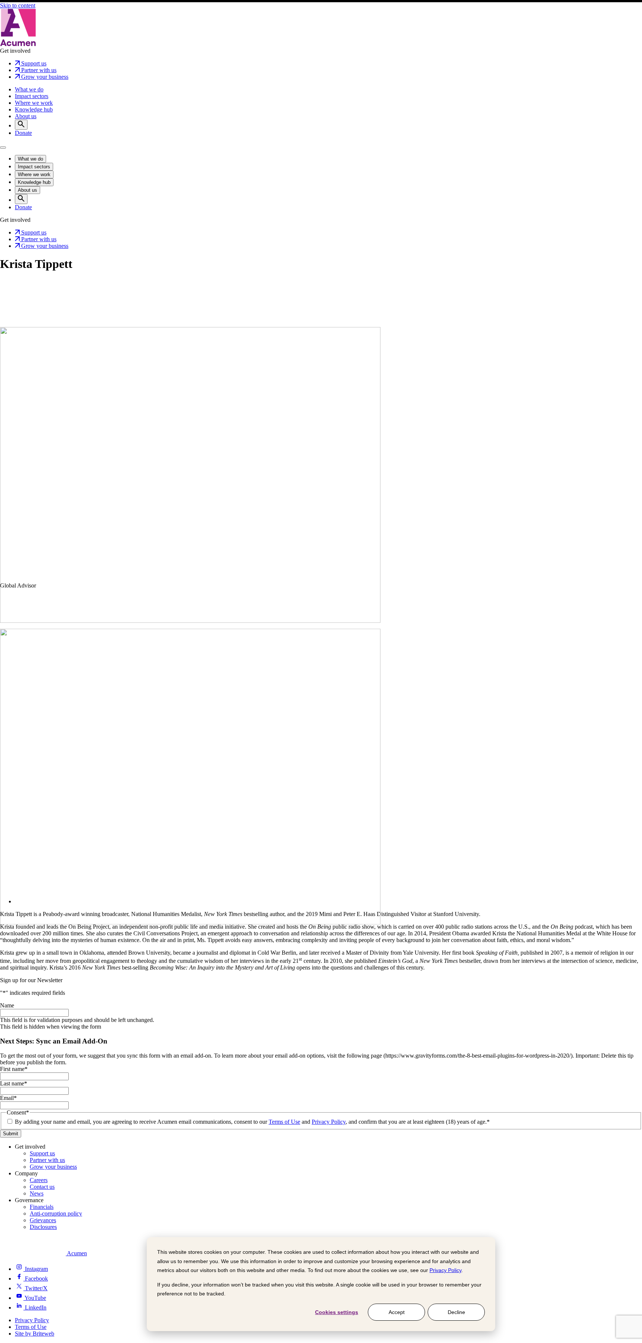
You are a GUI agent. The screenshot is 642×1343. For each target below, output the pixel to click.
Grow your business (53, 1167)
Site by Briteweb (34, 1333)
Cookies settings (336, 1312)
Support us (42, 1153)
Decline (456, 1312)
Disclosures (43, 1227)
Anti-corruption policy (56, 1213)
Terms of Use (284, 1122)
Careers (39, 1180)
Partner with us (47, 1160)
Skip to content (17, 5)
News (36, 1193)
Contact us (42, 1187)
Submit (10, 1133)
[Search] (21, 125)
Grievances (43, 1220)
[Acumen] (18, 44)
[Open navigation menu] (3, 147)
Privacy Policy (445, 1270)
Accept (397, 1312)
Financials (42, 1207)
